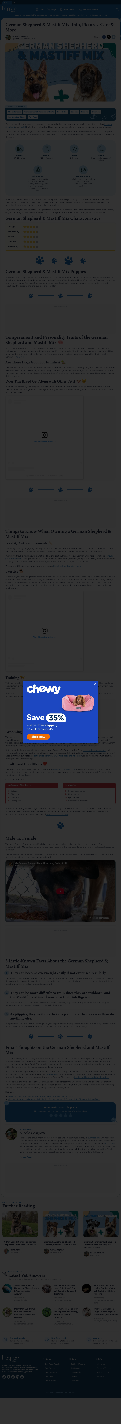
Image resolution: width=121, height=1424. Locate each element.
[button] (95, 684)
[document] (60, 712)
